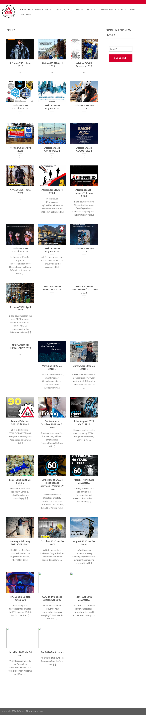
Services (57, 9)
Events (68, 9)
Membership (107, 9)
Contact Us (121, 9)
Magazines (25, 9)
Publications (42, 9)
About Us (92, 9)
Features (78, 9)
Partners (26, 14)
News (132, 9)
